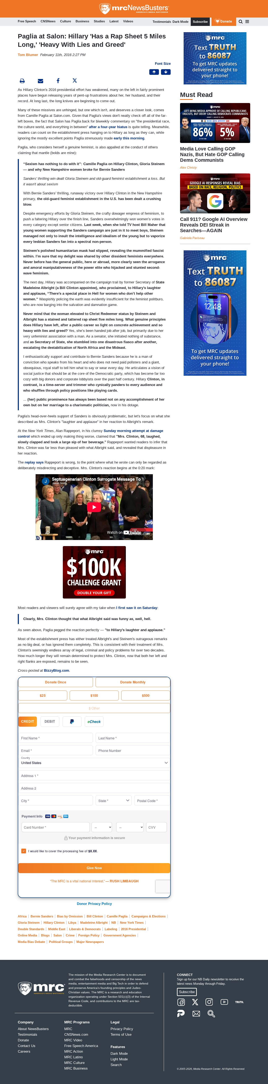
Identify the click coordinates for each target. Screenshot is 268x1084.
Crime (70, 935)
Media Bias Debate (31, 942)
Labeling (111, 929)
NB (113, 922)
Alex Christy (188, 167)
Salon (57, 935)
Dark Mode (180, 21)
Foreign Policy (88, 935)
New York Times (132, 922)
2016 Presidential (133, 929)
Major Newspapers (90, 942)
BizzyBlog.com (56, 671)
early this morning (129, 138)
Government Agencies (119, 935)
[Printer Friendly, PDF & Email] (40, 81)
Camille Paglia (117, 916)
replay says (34, 462)
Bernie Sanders (42, 916)
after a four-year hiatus (108, 127)
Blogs (45, 935)
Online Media (27, 935)
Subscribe (200, 21)
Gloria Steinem (29, 922)
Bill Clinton (95, 916)
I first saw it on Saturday (136, 608)
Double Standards (31, 929)
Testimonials (162, 21)
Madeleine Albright (94, 922)
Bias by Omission (70, 916)
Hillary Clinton (54, 922)
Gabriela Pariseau (192, 238)
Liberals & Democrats (85, 929)
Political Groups (61, 942)
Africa (22, 916)
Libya (72, 922)
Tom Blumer (28, 55)
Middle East (56, 929)
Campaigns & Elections (148, 916)
